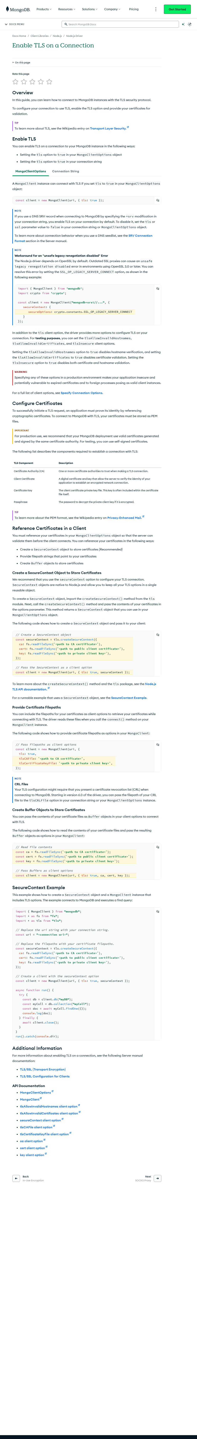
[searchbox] (120, 24)
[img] (15, 82)
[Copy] (157, 200)
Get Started (177, 9)
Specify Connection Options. (82, 393)
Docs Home (19, 35)
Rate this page (20, 73)
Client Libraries (39, 35)
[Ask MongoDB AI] (183, 24)
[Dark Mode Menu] (189, 24)
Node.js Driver (74, 35)
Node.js (57, 35)
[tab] (30, 171)
